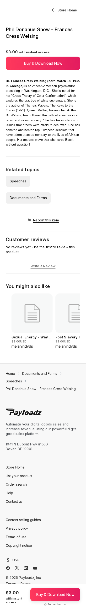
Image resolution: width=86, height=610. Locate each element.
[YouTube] (35, 568)
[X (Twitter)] (17, 568)
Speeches (18, 181)
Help (9, 493)
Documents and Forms (28, 197)
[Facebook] (8, 568)
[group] (32, 321)
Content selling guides (23, 520)
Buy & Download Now (43, 63)
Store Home (67, 10)
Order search (16, 484)
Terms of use (16, 537)
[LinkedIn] (26, 568)
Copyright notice (19, 545)
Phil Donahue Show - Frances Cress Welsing (41, 389)
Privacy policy (17, 528)
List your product (19, 476)
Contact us (14, 501)
